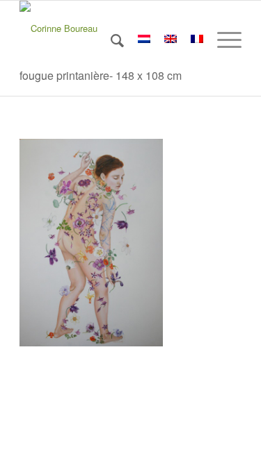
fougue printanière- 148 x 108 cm (100, 75)
